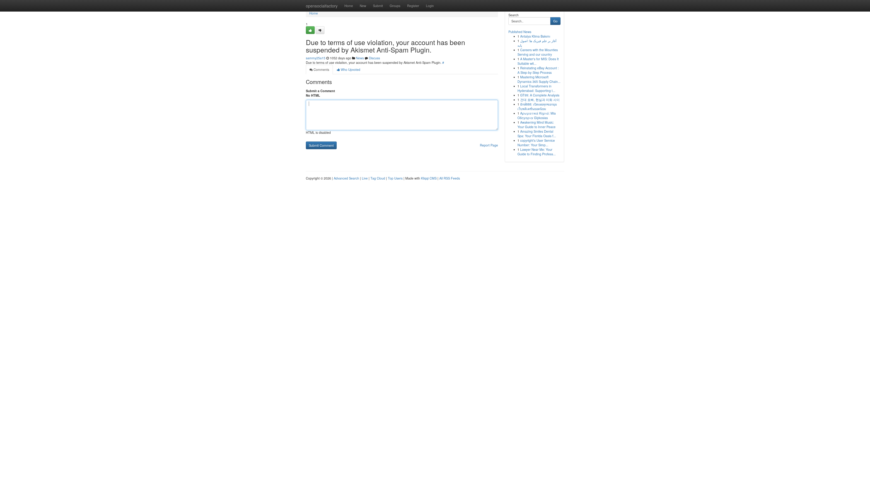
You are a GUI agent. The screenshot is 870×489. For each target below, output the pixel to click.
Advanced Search (346, 178)
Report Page (489, 145)
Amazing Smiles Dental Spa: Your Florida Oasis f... (536, 133)
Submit (378, 5)
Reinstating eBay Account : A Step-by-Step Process (538, 70)
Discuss (374, 58)
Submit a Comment (320, 91)
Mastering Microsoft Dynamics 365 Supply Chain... (539, 79)
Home (348, 5)
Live (365, 178)
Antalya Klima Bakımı (535, 36)
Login (430, 5)
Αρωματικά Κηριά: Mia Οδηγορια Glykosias (536, 115)
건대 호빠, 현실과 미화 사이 (540, 99)
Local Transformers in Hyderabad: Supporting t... (536, 88)
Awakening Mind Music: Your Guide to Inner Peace (536, 124)
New (363, 5)
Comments (321, 69)
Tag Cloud (377, 178)
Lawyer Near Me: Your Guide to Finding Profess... (536, 151)
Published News (519, 31)
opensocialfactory (322, 6)
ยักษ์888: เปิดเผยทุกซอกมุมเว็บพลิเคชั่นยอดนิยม (537, 106)
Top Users (395, 178)
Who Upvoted (350, 69)
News (360, 58)
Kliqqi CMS (429, 178)
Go (555, 21)
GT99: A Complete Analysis (539, 95)
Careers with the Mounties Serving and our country (537, 52)
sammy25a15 (315, 58)
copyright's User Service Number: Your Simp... (536, 142)
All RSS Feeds (449, 178)
